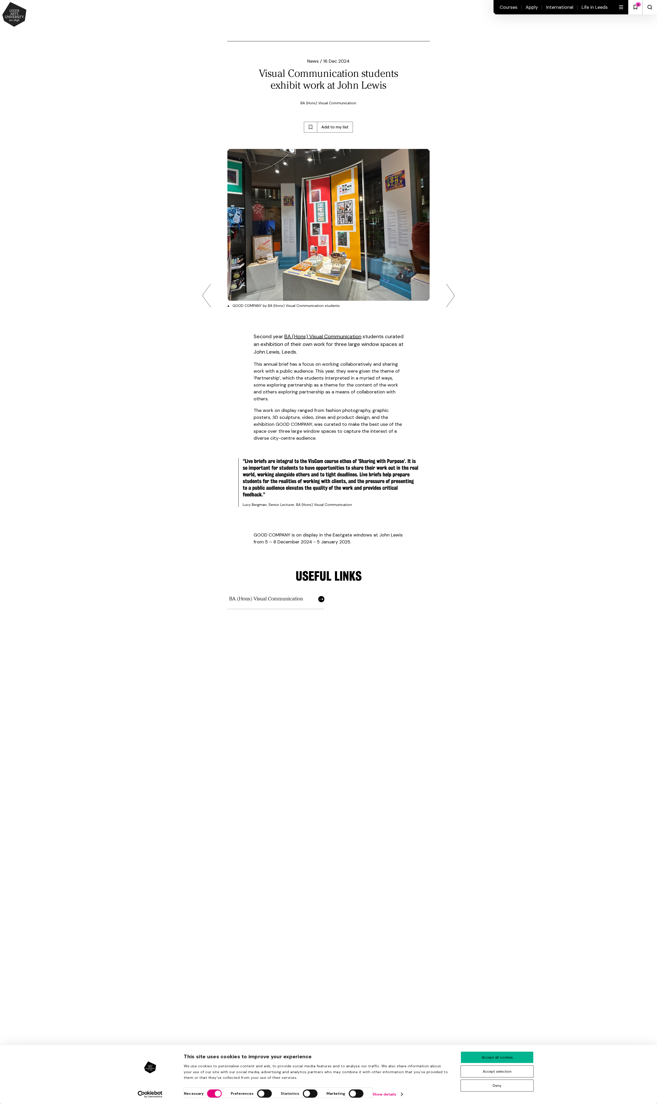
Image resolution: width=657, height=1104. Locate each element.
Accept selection (497, 1071)
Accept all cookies (497, 1057)
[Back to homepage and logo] (14, 15)
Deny (497, 1085)
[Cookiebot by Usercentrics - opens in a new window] (150, 1094)
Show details (384, 1094)
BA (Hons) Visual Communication (322, 336)
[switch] (264, 1093)
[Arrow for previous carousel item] (207, 295)
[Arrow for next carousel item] (450, 295)
